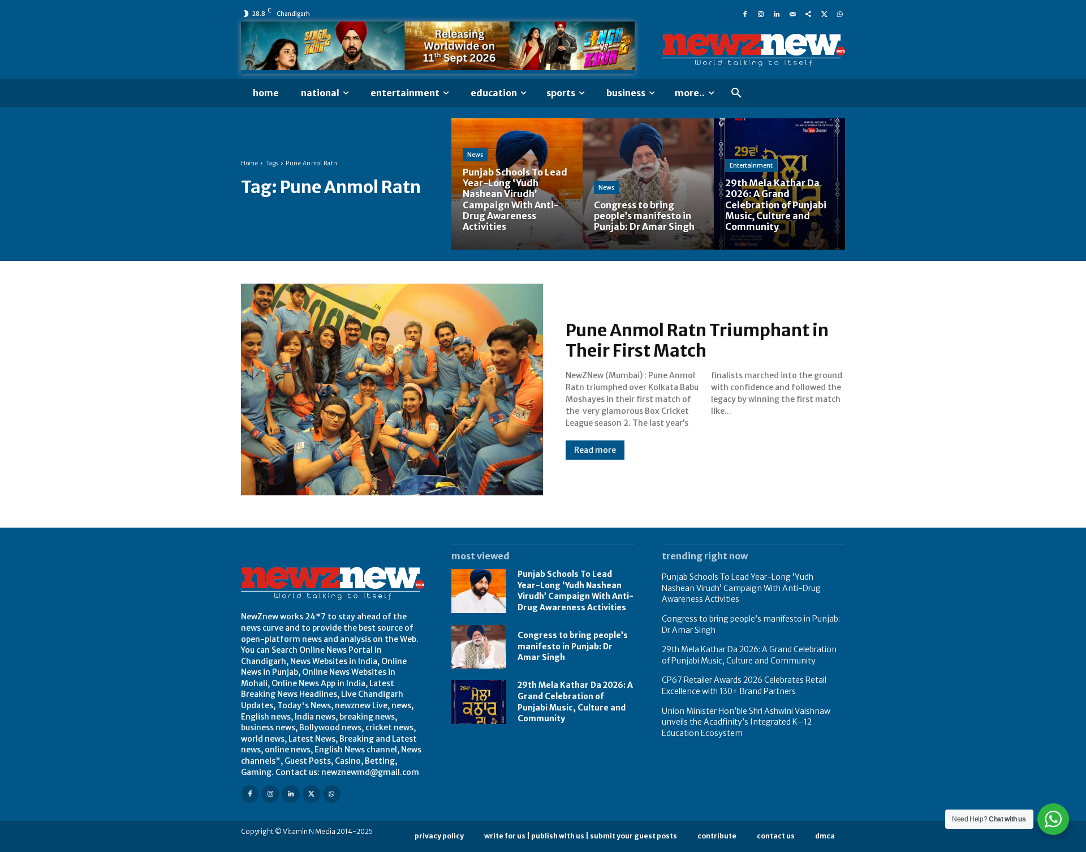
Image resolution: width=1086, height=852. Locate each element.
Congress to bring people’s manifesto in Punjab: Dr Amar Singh (573, 646)
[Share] (808, 13)
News (475, 155)
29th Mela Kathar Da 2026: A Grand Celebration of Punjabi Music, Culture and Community (749, 655)
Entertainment (751, 165)
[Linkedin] (777, 13)
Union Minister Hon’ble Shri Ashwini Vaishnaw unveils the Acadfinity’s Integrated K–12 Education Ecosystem (746, 722)
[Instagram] (761, 13)
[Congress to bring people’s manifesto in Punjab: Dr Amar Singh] (648, 184)
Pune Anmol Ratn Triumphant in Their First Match (697, 340)
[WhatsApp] (840, 13)
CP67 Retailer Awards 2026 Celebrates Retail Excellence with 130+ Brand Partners (744, 685)
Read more (595, 450)
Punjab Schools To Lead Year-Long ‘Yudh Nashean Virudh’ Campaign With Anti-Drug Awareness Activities (576, 591)
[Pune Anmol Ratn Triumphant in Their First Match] (392, 389)
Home (249, 163)
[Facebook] (745, 13)
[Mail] (792, 13)
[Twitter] (824, 13)
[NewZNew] (753, 50)
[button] (736, 93)
